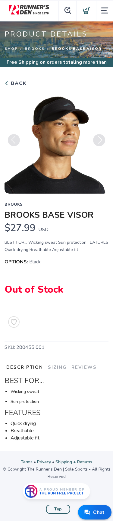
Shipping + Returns (73, 462)
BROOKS (35, 48)
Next (99, 140)
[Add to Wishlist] (14, 322)
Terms (27, 462)
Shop (11, 48)
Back (18, 83)
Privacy (44, 462)
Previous (14, 140)
